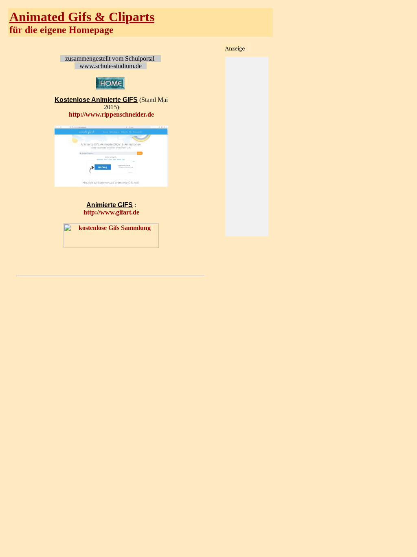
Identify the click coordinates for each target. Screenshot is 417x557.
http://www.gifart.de (111, 212)
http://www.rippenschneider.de (111, 114)
